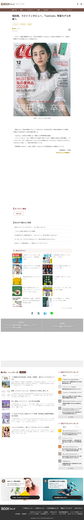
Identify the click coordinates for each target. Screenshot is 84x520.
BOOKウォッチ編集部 (62, 152)
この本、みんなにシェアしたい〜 (21, 497)
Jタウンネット (79, 508)
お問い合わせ (53, 512)
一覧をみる (22, 372)
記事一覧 (14, 10)
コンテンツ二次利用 (33, 514)
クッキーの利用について (76, 512)
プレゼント (69, 10)
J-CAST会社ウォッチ (53, 508)
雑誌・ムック (17, 28)
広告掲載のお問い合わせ (60, 497)
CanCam (16, 24)
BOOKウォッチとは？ (36, 512)
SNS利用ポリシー (45, 514)
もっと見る (70, 417)
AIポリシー (54, 514)
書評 (21, 10)
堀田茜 (29, 24)
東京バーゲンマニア (66, 508)
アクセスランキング (57, 10)
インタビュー (30, 10)
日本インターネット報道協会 (75, 514)
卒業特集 (23, 24)
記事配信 (24, 514)
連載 (38, 10)
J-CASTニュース (27, 508)
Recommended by (64, 308)
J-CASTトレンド (39, 508)
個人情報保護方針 (63, 512)
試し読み (46, 10)
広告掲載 (17, 514)
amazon (18, 213)
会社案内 (45, 512)
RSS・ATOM (62, 514)
